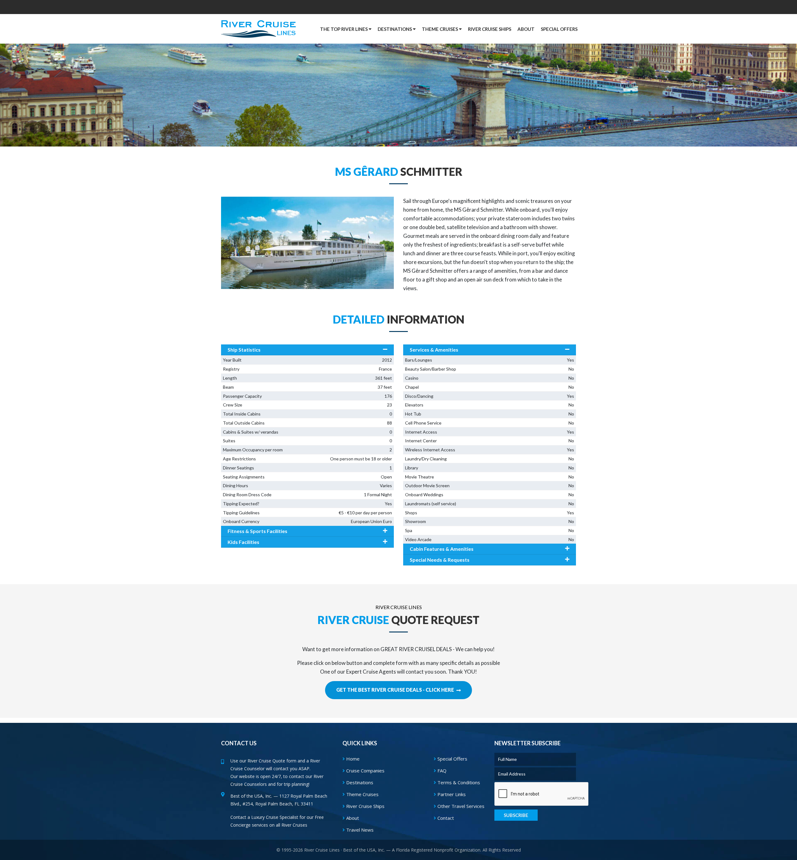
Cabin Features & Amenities (442, 549)
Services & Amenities (434, 350)
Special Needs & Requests (439, 560)
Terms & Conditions (458, 782)
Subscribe (516, 815)
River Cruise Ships (489, 29)
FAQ (441, 770)
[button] (559, 29)
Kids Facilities (243, 542)
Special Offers (451, 759)
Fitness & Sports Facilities (257, 531)
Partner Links (451, 794)
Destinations (359, 782)
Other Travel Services (460, 806)
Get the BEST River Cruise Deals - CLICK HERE (395, 690)
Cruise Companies (364, 770)
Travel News (359, 830)
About (352, 818)
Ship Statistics (244, 350)
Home (352, 759)
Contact (445, 818)
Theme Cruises (362, 794)
